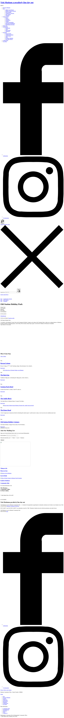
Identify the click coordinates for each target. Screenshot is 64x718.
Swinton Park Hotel (6, 387)
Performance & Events (10, 24)
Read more (2, 368)
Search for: (2, 292)
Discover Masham (6, 7)
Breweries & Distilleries (10, 23)
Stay (4, 8)
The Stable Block (5, 398)
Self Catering (8, 14)
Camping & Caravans (10, 13)
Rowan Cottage (5, 363)
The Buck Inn (4, 375)
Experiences (8, 20)
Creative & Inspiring (10, 22)
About (1, 224)
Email (5, 316)
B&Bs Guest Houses (10, 9)
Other (7, 37)
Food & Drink (8, 33)
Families (7, 21)
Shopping (5, 32)
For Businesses (6, 709)
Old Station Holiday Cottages (9, 422)
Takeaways (8, 31)
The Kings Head (5, 410)
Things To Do (6, 16)
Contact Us (5, 713)
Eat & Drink (5, 26)
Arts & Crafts (8, 35)
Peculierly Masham (9, 38)
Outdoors (7, 19)
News (4, 712)
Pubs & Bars (8, 30)
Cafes (7, 29)
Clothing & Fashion (9, 34)
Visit (17, 2)
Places (7, 17)
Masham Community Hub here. (13, 506)
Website (2, 316)
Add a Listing (3, 356)
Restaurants (8, 28)
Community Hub (6, 224)
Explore (4, 698)
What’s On (5, 25)
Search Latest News (4, 294)
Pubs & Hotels (8, 12)
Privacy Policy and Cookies (5, 690)
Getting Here (5, 40)
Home (1, 694)
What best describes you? (5, 437)
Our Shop (5, 41)
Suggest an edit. (11, 318)
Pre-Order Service (9, 39)
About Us (5, 710)
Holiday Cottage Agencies (11, 11)
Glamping (7, 15)
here (7, 511)
